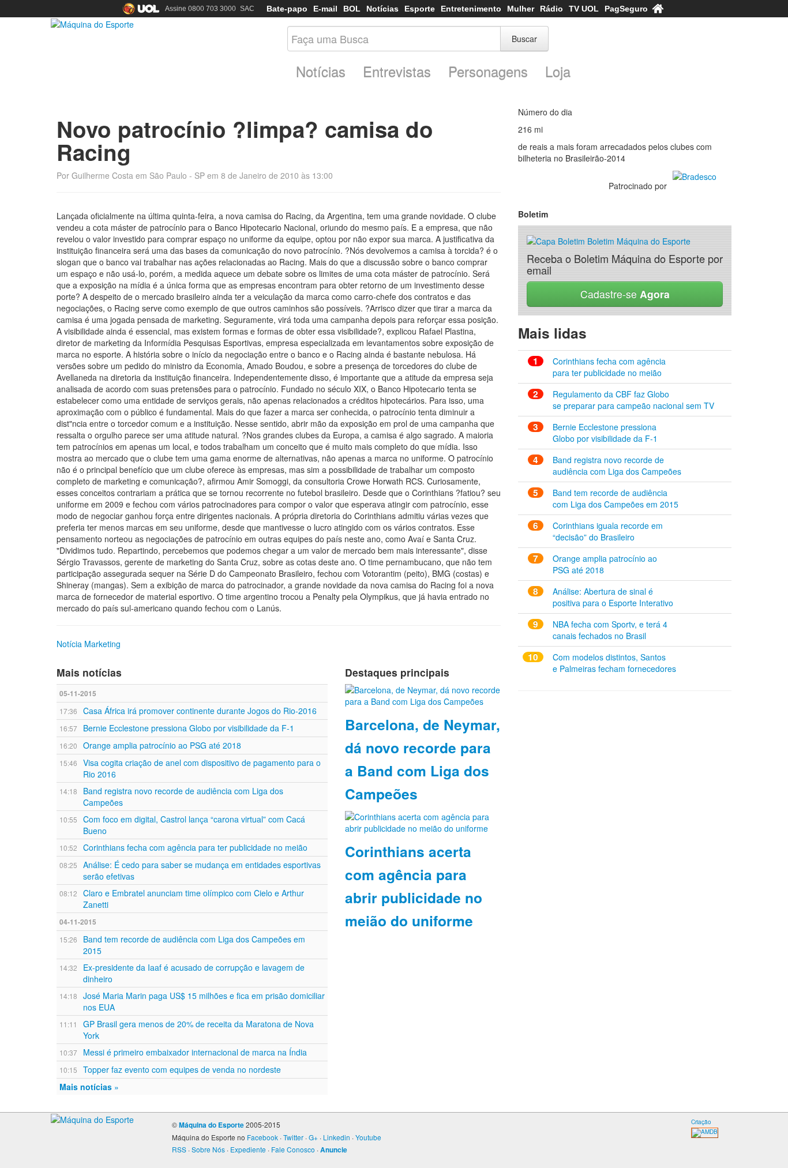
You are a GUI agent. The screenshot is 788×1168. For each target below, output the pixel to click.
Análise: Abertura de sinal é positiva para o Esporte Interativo (613, 597)
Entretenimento (471, 8)
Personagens (488, 71)
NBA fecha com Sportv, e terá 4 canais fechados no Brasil (610, 629)
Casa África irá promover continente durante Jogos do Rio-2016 (200, 710)
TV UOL (584, 8)
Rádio (551, 8)
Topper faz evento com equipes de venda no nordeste (182, 1069)
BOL (352, 8)
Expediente (248, 1149)
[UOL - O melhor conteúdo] (141, 8)
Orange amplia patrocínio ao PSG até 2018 (162, 745)
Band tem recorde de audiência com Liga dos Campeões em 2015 (615, 498)
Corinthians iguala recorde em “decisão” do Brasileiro (608, 531)
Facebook (262, 1137)
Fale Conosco (293, 1149)
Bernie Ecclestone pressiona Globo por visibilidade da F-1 (188, 728)
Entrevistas (397, 71)
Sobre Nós (208, 1149)
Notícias (382, 8)
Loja (558, 71)
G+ (313, 1137)
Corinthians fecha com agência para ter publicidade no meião (195, 847)
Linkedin (336, 1137)
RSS (179, 1149)
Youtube (368, 1137)
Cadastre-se (625, 294)
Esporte (419, 8)
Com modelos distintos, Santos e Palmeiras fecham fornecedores (614, 662)
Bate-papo (287, 8)
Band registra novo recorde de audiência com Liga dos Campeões (617, 465)
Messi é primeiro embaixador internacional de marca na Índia (195, 1052)
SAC (247, 9)
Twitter (293, 1137)
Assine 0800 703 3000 (200, 9)
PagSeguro (626, 8)
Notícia (69, 643)
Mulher (520, 8)
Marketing (102, 643)
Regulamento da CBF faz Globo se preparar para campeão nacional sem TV (633, 399)
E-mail (325, 8)
